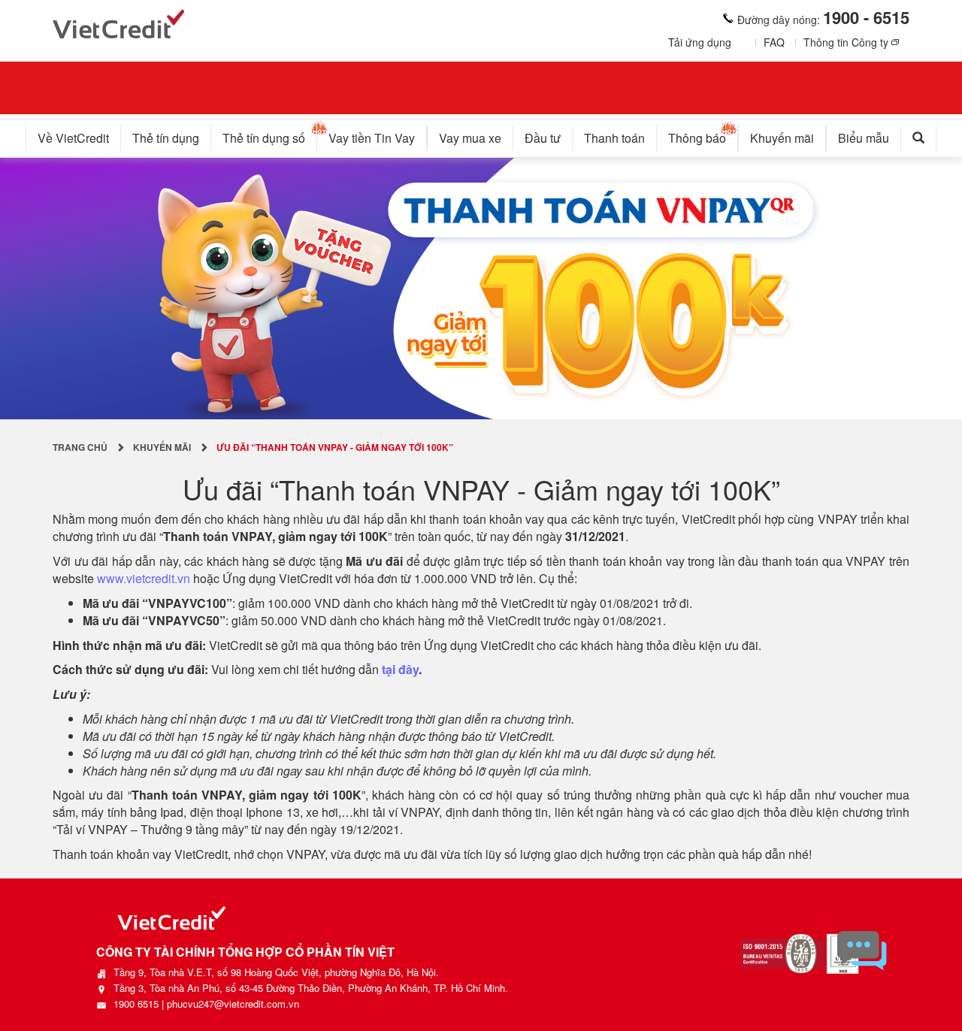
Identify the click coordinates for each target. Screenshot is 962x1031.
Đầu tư (543, 138)
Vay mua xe (470, 138)
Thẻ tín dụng (165, 138)
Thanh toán (614, 138)
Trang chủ (80, 447)
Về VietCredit (73, 138)
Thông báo (697, 138)
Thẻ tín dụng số (263, 138)
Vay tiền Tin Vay (371, 138)
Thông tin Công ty (845, 42)
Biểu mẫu (863, 138)
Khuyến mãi (782, 138)
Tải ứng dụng (699, 42)
